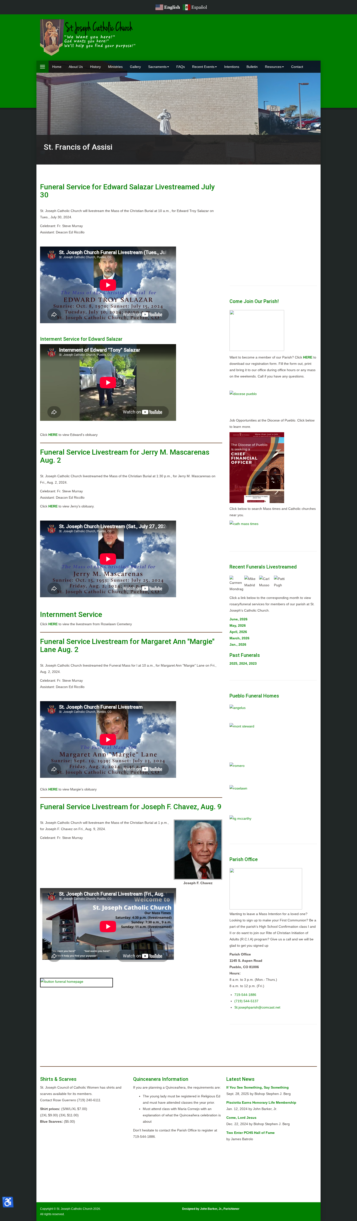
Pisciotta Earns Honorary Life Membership (261, 1102)
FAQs (180, 67)
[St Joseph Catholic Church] (88, 37)
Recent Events (203, 67)
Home (56, 67)
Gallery (135, 67)
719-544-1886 (245, 995)
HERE (53, 435)
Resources (273, 67)
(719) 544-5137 (246, 1001)
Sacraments (157, 67)
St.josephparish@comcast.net (257, 1007)
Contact (297, 67)
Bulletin (252, 67)
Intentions (231, 67)
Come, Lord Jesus (241, 1118)
